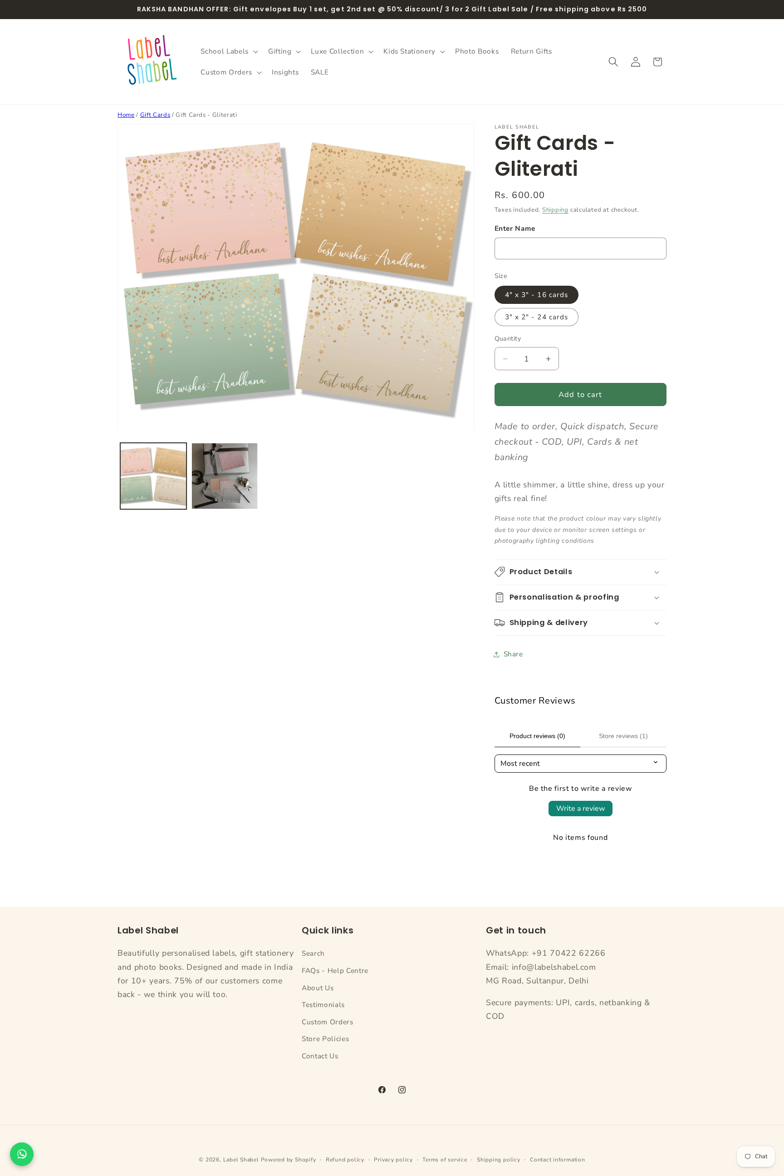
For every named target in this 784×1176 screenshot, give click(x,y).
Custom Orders (327, 1022)
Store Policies (325, 1039)
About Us (317, 987)
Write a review (580, 809)
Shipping (555, 210)
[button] (228, 51)
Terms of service (444, 1159)
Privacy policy (393, 1159)
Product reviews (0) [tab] (537, 735)
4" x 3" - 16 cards (536, 294)
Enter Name (515, 228)
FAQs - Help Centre (335, 970)
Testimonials (323, 1004)
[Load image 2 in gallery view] (224, 476)
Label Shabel (241, 1159)
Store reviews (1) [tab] (623, 735)
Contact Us (320, 1056)
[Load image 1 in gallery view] (153, 476)
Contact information (557, 1159)
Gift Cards (155, 115)
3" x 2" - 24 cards (536, 317)
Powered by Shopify (288, 1159)
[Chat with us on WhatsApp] (22, 1154)
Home (126, 115)
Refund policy (345, 1159)
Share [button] (513, 654)
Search (313, 953)
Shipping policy (498, 1159)
